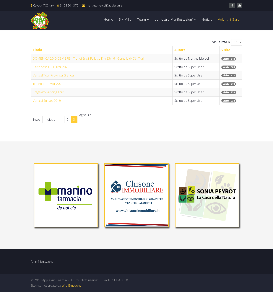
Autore (179, 50)
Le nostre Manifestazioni (174, 19)
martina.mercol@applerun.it (104, 5)
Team (141, 19)
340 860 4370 (69, 5)
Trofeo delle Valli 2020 (48, 83)
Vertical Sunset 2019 (47, 100)
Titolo (37, 50)
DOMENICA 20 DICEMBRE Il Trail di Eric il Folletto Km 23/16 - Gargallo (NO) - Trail (88, 58)
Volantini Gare (229, 19)
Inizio (36, 119)
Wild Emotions (71, 285)
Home (108, 19)
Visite (225, 50)
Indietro (50, 119)
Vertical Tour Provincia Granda (53, 75)
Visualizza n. (221, 42)
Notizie (207, 19)
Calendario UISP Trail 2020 (51, 67)
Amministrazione (42, 261)
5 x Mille (125, 19)
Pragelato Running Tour (48, 92)
